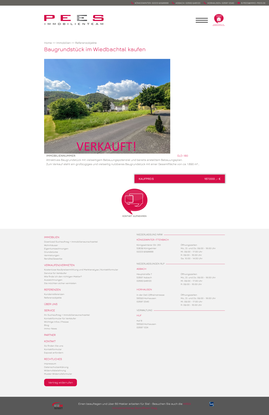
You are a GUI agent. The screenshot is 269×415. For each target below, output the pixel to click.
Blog (46, 325)
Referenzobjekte (86, 42)
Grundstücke (51, 252)
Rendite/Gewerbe (53, 258)
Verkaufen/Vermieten (59, 265)
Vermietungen (51, 255)
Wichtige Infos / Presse (56, 321)
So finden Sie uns (53, 345)
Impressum (50, 363)
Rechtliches (53, 359)
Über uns (50, 304)
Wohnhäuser (51, 245)
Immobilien (63, 42)
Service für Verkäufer (55, 273)
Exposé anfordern (53, 352)
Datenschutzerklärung (56, 367)
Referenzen (52, 289)
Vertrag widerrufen (60, 382)
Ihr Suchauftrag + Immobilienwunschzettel (67, 315)
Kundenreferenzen (54, 294)
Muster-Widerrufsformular (58, 374)
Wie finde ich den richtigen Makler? (63, 276)
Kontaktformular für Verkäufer (60, 318)
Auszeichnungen (53, 280)
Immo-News (50, 328)
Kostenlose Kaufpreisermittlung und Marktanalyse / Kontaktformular (81, 269)
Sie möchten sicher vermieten (60, 283)
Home (48, 42)
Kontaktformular (53, 349)
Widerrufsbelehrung (55, 370)
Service (49, 310)
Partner (50, 334)
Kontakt (50, 341)
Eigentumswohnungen (56, 248)
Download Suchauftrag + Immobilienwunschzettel (71, 241)
